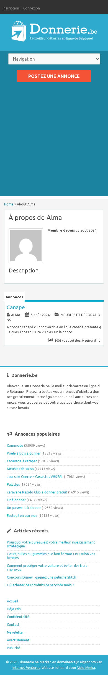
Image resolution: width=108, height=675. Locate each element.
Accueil (12, 601)
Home (9, 204)
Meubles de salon (20, 469)
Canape (16, 307)
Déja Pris (13, 609)
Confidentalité (18, 617)
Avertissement (18, 640)
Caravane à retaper (22, 461)
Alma (15, 315)
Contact (13, 624)
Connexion (31, 8)
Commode (15, 445)
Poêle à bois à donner (24, 453)
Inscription (11, 8)
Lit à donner (16, 500)
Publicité (13, 648)
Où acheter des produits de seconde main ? (40, 585)
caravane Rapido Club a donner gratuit (37, 492)
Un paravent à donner (24, 508)
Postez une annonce (54, 76)
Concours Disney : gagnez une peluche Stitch (41, 577)
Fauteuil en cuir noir (22, 515)
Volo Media (86, 667)
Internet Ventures (26, 667)
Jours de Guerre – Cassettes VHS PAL (35, 476)
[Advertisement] (54, 142)
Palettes (13, 484)
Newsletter (15, 632)
